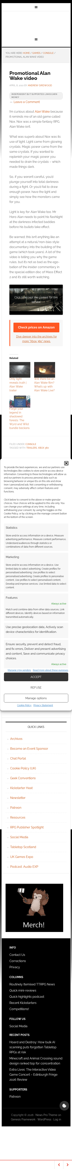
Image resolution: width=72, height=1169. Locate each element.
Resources (17, 817)
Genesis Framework (23, 1119)
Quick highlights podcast (26, 997)
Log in (57, 1119)
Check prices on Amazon (36, 327)
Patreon (15, 807)
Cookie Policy (24, 705)
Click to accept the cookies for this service (36, 299)
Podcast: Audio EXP (24, 867)
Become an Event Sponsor (29, 748)
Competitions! (19, 1009)
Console (30, 444)
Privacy (14, 967)
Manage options (36, 698)
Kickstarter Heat (21, 788)
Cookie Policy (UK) (23, 768)
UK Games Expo (21, 857)
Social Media (19, 837)
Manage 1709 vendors (19, 670)
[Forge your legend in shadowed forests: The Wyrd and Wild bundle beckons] (19, 401)
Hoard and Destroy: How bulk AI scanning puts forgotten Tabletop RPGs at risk (32, 1047)
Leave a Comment (27, 102)
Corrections (17, 961)
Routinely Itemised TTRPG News (32, 984)
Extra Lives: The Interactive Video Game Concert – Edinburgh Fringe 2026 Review (33, 1074)
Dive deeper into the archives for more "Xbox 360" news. (36, 339)
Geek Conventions (23, 778)
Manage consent (64, 1106)
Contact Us (17, 955)
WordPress (44, 1119)
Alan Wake (42, 111)
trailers (31, 447)
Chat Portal (18, 758)
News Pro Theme (46, 1115)
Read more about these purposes (50, 670)
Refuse (36, 687)
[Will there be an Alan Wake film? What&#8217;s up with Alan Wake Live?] (44, 370)
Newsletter (18, 798)
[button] (66, 463)
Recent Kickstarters (23, 1003)
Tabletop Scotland (23, 847)
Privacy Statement (43, 705)
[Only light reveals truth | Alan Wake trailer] (19, 370)
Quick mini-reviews (22, 990)
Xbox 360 (43, 447)
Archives (16, 739)
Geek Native (36, 23)
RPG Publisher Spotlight (27, 827)
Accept (36, 677)
